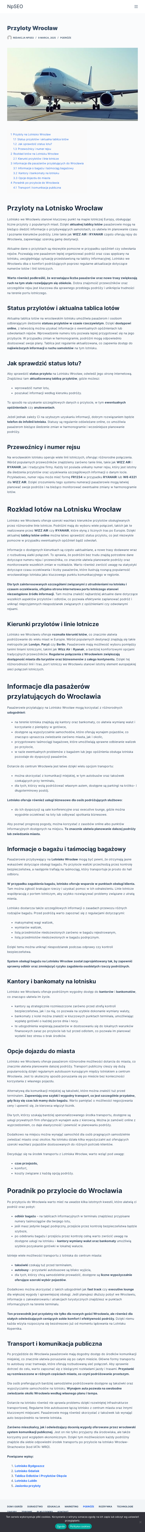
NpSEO (15, 6)
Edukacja (53, 1506)
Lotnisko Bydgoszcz (29, 1466)
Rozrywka (105, 1506)
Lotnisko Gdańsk (27, 1471)
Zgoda (61, 1526)
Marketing (71, 1506)
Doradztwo (35, 1506)
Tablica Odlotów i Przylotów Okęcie (41, 1476)
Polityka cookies (80, 1526)
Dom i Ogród (15, 1506)
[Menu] (136, 6)
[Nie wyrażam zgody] (140, 1522)
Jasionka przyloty (28, 1486)
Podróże (65, 37)
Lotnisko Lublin (26, 1481)
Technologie (125, 1506)
